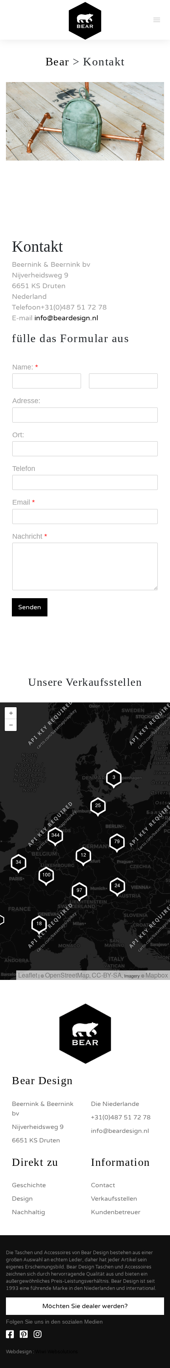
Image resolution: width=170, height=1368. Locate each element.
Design (22, 1199)
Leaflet (27, 975)
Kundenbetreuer (115, 1212)
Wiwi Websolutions (56, 1352)
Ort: (18, 435)
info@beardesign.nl (66, 318)
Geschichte (29, 1185)
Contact (103, 1185)
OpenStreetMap (67, 975)
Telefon (23, 469)
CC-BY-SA (107, 975)
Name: (25, 367)
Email (23, 502)
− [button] (11, 725)
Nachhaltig (28, 1212)
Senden (29, 607)
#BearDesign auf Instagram (85, 953)
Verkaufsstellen (114, 1199)
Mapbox (156, 975)
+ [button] (11, 713)
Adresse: (26, 401)
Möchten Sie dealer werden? (85, 1306)
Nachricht (29, 536)
